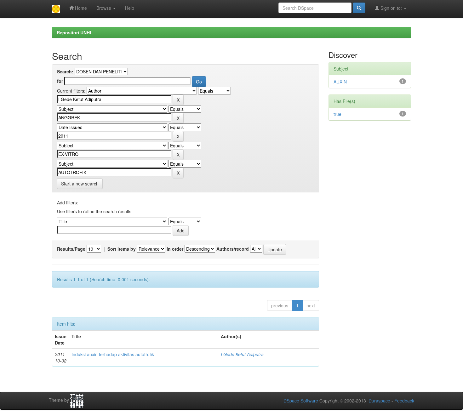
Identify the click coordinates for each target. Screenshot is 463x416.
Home (80, 8)
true (337, 114)
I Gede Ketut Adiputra (242, 354)
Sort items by (121, 249)
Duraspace (379, 400)
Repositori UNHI (74, 32)
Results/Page (71, 249)
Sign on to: (391, 8)
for (60, 81)
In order (175, 249)
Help (129, 8)
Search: (65, 71)
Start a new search (80, 183)
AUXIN (340, 81)
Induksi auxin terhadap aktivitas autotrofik (112, 354)
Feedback (404, 400)
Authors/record (232, 249)
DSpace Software (300, 400)
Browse (104, 8)
